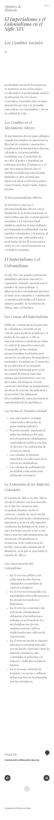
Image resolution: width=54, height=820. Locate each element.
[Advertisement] (34, 66)
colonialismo (11, 760)
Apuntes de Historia (12, 8)
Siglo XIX (35, 760)
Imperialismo (24, 760)
